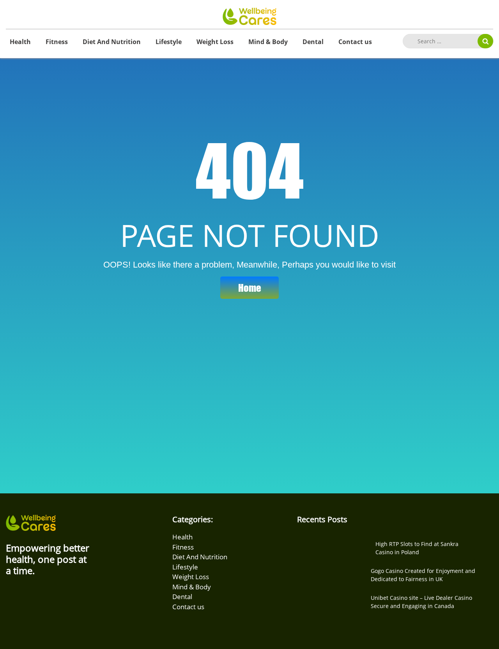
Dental (313, 41)
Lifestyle (169, 41)
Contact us (355, 41)
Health (20, 41)
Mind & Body (268, 41)
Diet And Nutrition (112, 41)
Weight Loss (215, 41)
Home (249, 287)
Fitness (57, 41)
